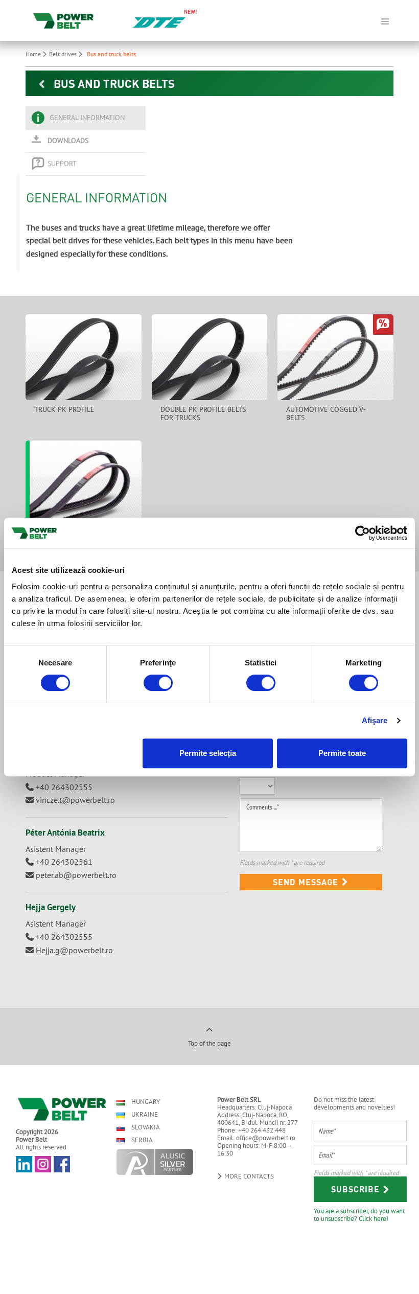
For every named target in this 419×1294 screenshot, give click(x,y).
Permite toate (342, 753)
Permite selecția (207, 753)
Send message (307, 881)
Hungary (145, 1101)
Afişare (375, 720)
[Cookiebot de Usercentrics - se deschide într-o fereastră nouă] (362, 533)
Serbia (141, 1140)
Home (34, 54)
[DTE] (158, 21)
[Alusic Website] (158, 1162)
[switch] (158, 683)
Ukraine (144, 1114)
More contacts (248, 1176)
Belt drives (63, 54)
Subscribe (356, 1189)
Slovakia (145, 1127)
